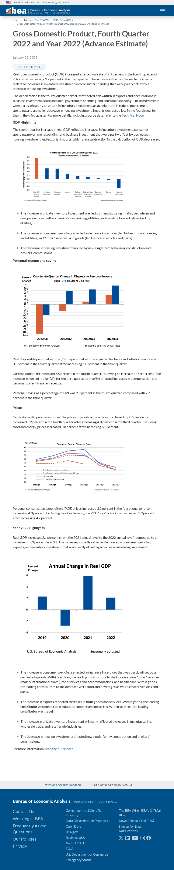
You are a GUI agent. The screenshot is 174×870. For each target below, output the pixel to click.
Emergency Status (78, 860)
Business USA (75, 837)
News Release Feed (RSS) (136, 821)
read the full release (59, 749)
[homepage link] (38, 10)
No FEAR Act (75, 843)
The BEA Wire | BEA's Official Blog (54, 20)
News (27, 20)
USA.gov (72, 832)
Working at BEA (28, 818)
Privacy (20, 845)
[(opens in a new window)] (121, 838)
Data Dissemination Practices (87, 821)
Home (16, 20)
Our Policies (24, 838)
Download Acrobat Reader (61, 784)
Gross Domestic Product (29, 66)
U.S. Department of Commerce (87, 854)
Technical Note (133, 115)
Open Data (73, 826)
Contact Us (23, 811)
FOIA (69, 849)
